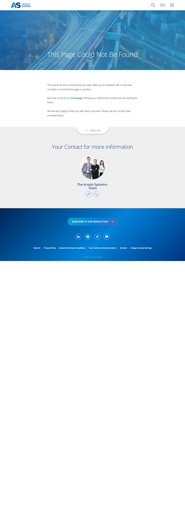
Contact (123, 248)
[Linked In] (78, 237)
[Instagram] (88, 237)
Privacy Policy (49, 248)
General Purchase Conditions (72, 248)
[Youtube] (107, 237)
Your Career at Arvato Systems (103, 248)
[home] (20, 5)
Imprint (36, 248)
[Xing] (97, 237)
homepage (76, 98)
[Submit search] (153, 5)
